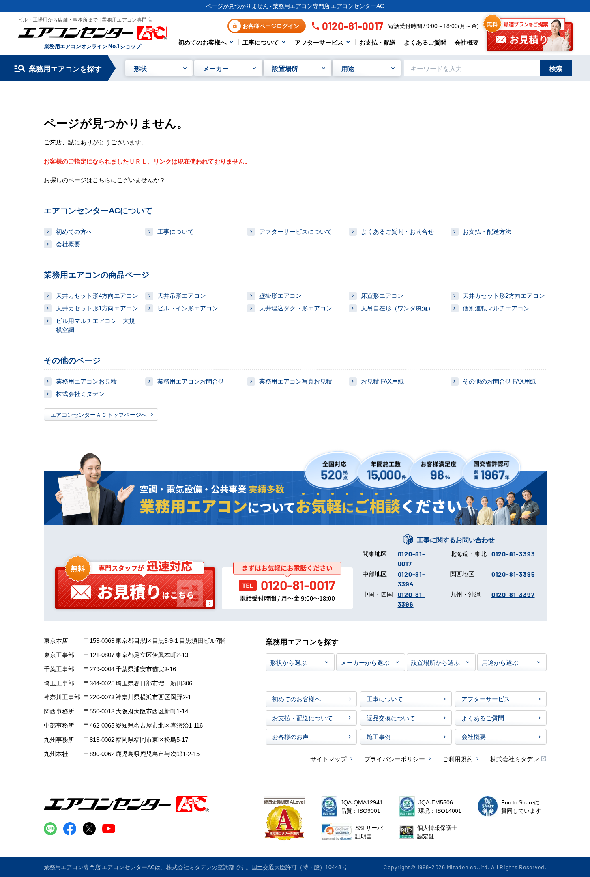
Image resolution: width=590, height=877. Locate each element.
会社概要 (467, 42)
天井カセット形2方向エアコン (504, 295)
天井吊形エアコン (181, 295)
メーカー (216, 68)
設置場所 (285, 68)
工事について (260, 42)
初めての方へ (74, 231)
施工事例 (379, 736)
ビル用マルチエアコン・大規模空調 (95, 325)
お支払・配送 (377, 42)
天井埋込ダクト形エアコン (295, 308)
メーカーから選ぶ (365, 662)
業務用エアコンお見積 (86, 381)
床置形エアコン (382, 295)
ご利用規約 (457, 758)
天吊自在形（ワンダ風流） (397, 308)
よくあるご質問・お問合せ (397, 231)
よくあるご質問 (425, 42)
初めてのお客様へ (202, 42)
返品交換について (391, 717)
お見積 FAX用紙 (382, 381)
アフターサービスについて (295, 231)
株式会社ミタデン (80, 393)
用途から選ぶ (500, 662)
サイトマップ (328, 758)
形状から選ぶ (288, 662)
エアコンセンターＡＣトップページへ (98, 414)
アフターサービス (319, 42)
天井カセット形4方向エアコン (97, 295)
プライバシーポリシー (394, 758)
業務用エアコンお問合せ (190, 381)
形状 (140, 68)
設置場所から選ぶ (435, 662)
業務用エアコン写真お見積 (295, 381)
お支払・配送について (302, 717)
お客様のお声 (290, 736)
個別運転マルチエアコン (496, 308)
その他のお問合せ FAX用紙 (499, 381)
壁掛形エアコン (280, 295)
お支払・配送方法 (487, 231)
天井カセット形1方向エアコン (97, 308)
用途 (347, 68)
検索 (555, 68)
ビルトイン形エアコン (187, 308)
